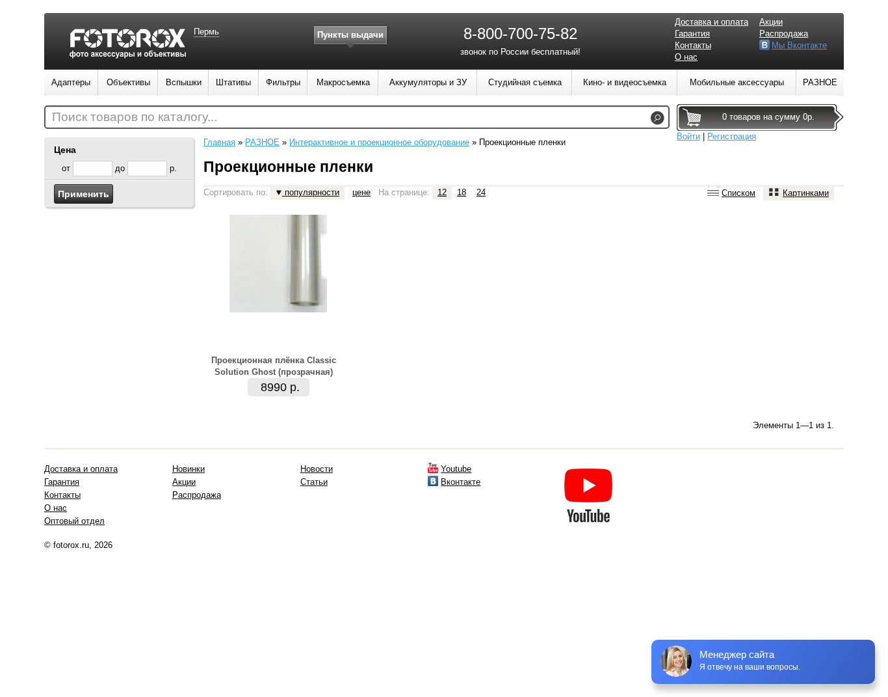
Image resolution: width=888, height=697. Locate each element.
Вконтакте (460, 482)
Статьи (314, 482)
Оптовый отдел (74, 521)
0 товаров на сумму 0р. (768, 117)
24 (481, 192)
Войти (688, 136)
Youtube (456, 469)
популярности (310, 192)
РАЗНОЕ (262, 142)
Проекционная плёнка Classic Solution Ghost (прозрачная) (273, 366)
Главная (219, 142)
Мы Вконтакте (799, 45)
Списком (738, 193)
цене (361, 192)
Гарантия (692, 33)
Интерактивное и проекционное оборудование (379, 142)
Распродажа (783, 33)
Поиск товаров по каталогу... (134, 117)
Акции (771, 22)
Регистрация (731, 136)
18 (461, 192)
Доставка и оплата (711, 22)
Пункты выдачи (350, 35)
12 (442, 192)
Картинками (806, 193)
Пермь (206, 31)
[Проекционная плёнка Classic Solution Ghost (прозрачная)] (278, 309)
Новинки (188, 469)
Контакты (693, 45)
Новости (316, 469)
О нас (686, 57)
